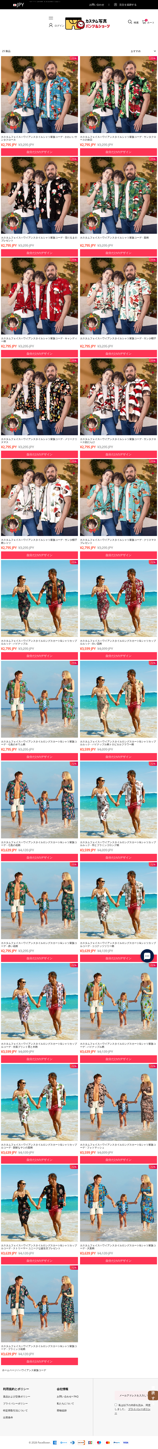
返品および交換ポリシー (16, 1396)
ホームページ (9, 1370)
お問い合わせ (96, 4)
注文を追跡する (128, 4)
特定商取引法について (15, 1410)
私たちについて (65, 1403)
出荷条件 (8, 1417)
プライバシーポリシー (15, 1403)
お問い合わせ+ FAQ (67, 1396)
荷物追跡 (62, 1410)
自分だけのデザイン (39, 152)
